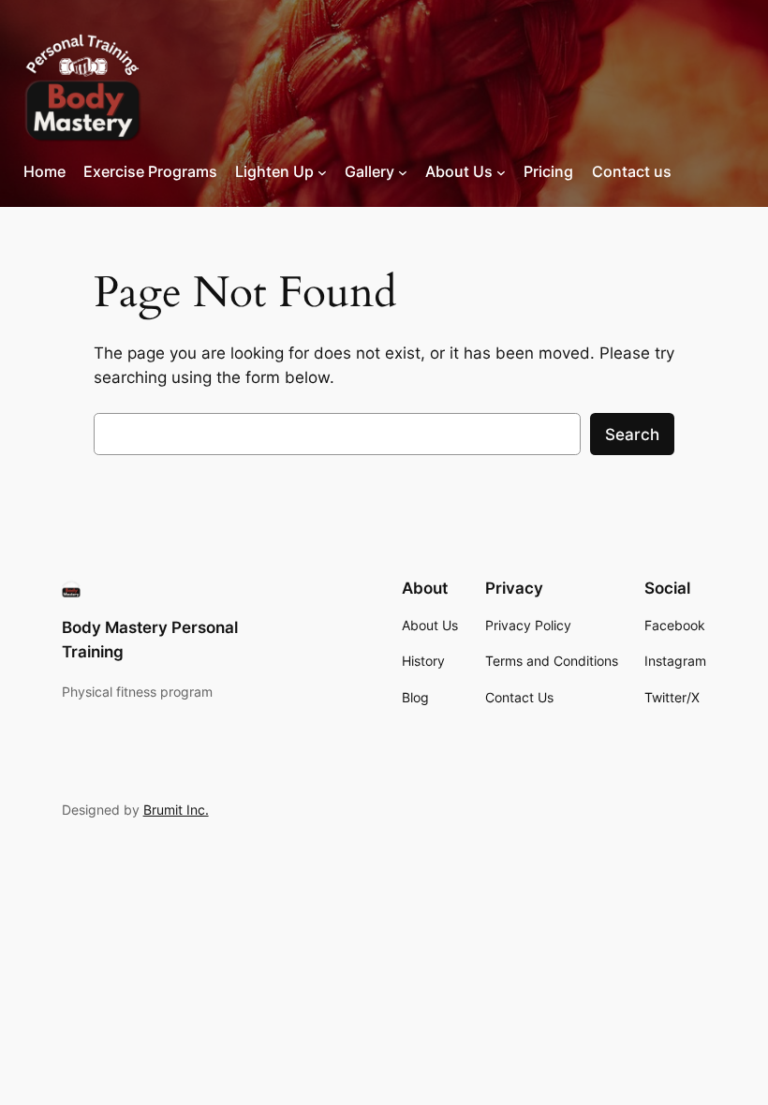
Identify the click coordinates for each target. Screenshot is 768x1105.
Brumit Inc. (176, 810)
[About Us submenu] (501, 172)
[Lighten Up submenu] (322, 172)
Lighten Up (274, 171)
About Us (459, 171)
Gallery (369, 171)
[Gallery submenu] (402, 172)
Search (632, 434)
